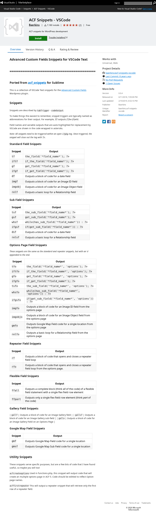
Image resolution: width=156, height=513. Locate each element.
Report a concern (126, 115)
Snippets (27, 8)
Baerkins (34, 25)
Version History (35, 49)
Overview (15, 49)
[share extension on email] (114, 122)
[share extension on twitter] (104, 122)
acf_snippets (37, 83)
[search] (154, 3)
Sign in (117, 3)
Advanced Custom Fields (73, 90)
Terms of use (134, 503)
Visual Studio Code (12, 8)
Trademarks (146, 503)
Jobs (117, 503)
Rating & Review (69, 49)
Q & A (51, 49)
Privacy (124, 503)
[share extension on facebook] (109, 122)
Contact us (109, 503)
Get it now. (147, 8)
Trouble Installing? (57, 37)
